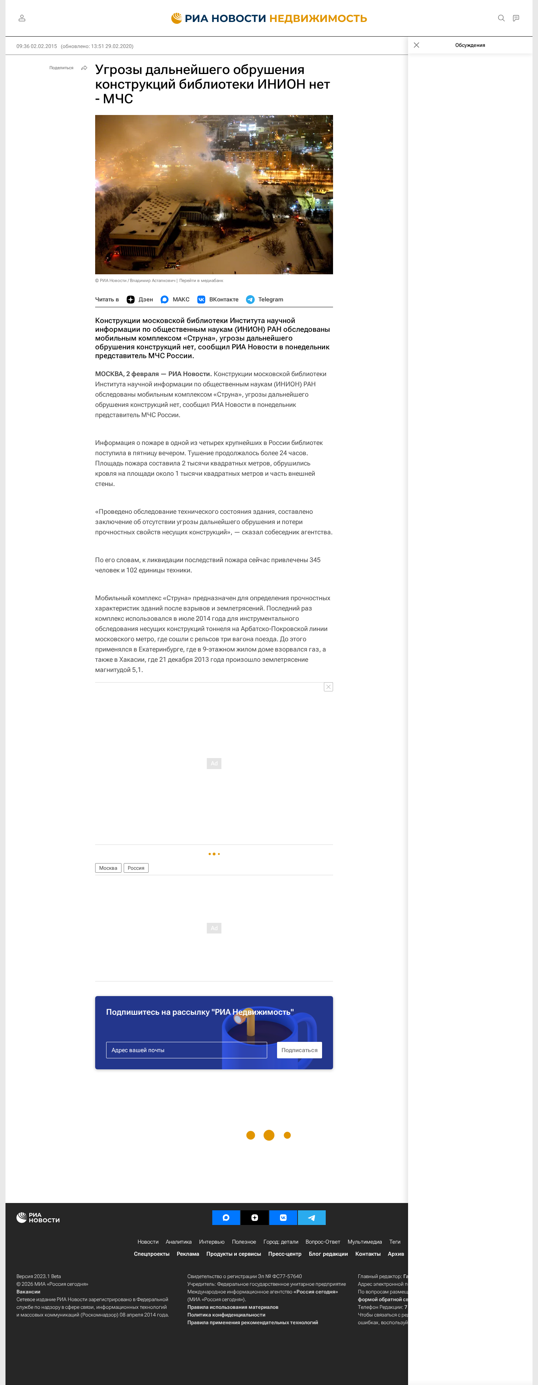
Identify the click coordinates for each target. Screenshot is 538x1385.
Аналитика (179, 1242)
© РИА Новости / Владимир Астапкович (135, 280)
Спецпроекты (151, 1254)
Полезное (244, 1242)
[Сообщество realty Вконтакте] (283, 1217)
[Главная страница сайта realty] (269, 18)
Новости (148, 1242)
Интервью (212, 1242)
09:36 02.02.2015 (36, 46)
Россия (136, 868)
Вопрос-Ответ (323, 1242)
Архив (396, 1254)
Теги (394, 1242)
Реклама (188, 1254)
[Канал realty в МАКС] (226, 1217)
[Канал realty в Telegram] (312, 1217)
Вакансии (28, 1292)
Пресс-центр (285, 1254)
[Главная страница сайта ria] (214, 18)
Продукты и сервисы (233, 1254)
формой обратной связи (388, 1299)
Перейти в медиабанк (201, 280)
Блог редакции (328, 1254)
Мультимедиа (365, 1242)
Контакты (368, 1254)
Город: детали (281, 1242)
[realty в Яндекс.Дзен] (255, 1217)
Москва (108, 868)
